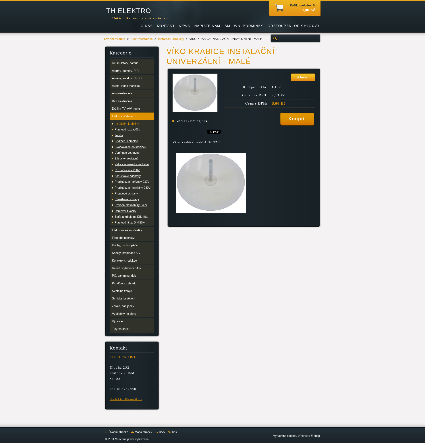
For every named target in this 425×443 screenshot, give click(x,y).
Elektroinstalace (142, 39)
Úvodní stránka (114, 39)
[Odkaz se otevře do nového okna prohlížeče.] (195, 111)
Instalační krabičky (171, 39)
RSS (162, 432)
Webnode (304, 435)
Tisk (174, 432)
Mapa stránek (143, 432)
